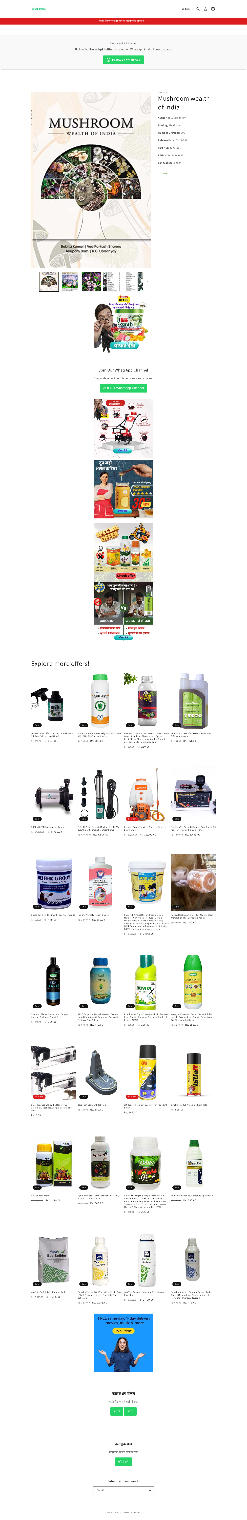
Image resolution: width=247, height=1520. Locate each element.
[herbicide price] (123, 552)
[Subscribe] (150, 1490)
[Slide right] (147, 281)
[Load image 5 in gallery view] (133, 281)
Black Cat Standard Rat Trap (92, 1105)
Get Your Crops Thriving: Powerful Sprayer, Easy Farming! (145, 828)
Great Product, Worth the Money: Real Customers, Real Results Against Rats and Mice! (51, 1108)
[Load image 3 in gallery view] (91, 281)
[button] (198, 9)
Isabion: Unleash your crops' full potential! (192, 1196)
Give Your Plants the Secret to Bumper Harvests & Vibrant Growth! (50, 1016)
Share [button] (164, 173)
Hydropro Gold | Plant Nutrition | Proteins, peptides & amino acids (98, 1197)
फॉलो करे (123, 1462)
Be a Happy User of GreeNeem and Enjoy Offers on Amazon (191, 735)
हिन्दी (130, 1411)
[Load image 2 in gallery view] (70, 281)
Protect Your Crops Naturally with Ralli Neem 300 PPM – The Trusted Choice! (99, 735)
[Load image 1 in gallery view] (49, 281)
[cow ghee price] (123, 520)
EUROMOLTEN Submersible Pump (47, 827)
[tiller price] (123, 457)
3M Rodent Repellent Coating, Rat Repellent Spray (145, 1106)
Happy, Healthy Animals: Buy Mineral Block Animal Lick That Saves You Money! (192, 916)
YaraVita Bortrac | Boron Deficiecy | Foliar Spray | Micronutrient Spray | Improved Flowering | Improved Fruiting (191, 1295)
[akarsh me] (123, 355)
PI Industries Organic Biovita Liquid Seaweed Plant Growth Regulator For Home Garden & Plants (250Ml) (146, 1017)
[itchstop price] (123, 639)
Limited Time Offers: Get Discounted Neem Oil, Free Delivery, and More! (52, 735)
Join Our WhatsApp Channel (123, 388)
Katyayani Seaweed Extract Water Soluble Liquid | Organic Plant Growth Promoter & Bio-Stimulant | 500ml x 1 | (191, 1017)
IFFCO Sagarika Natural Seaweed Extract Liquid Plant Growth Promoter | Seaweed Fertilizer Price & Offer (98, 1017)
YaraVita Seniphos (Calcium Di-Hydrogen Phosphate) (144, 1293)
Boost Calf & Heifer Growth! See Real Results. (53, 915)
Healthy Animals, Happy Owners (93, 915)
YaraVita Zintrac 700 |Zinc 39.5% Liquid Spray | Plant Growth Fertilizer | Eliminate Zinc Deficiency (100, 1295)
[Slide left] (34, 281)
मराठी (117, 1411)
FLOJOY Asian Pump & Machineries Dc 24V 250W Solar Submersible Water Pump (98, 828)
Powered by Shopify (131, 1512)
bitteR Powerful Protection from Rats (189, 1105)
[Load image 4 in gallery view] (112, 281)
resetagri (118, 1512)
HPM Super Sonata (40, 1196)
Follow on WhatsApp (126, 59)
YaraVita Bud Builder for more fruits (49, 1292)
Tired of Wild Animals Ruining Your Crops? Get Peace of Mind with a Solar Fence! (193, 828)
